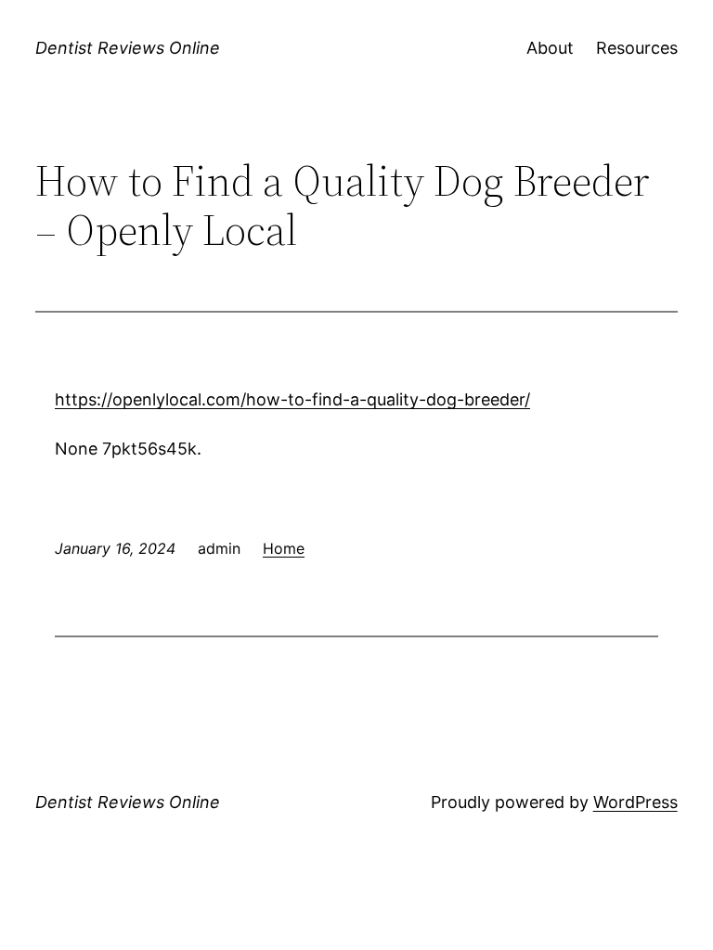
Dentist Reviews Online (127, 48)
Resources (637, 48)
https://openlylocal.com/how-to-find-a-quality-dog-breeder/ (292, 399)
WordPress (635, 802)
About (550, 48)
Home (284, 548)
